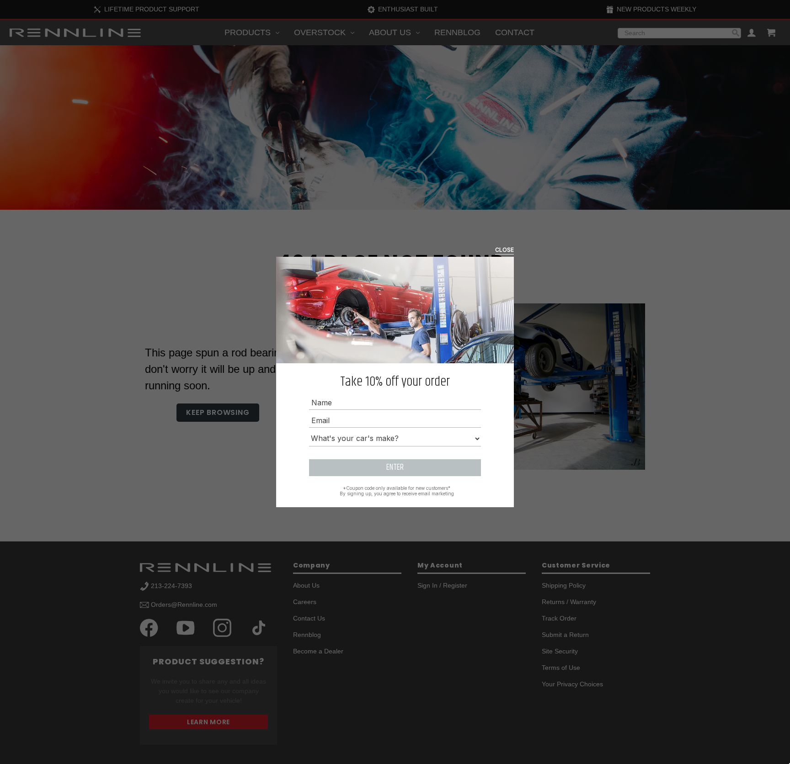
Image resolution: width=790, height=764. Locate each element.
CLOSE (504, 249)
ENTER (395, 467)
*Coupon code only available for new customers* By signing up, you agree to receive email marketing (397, 490)
